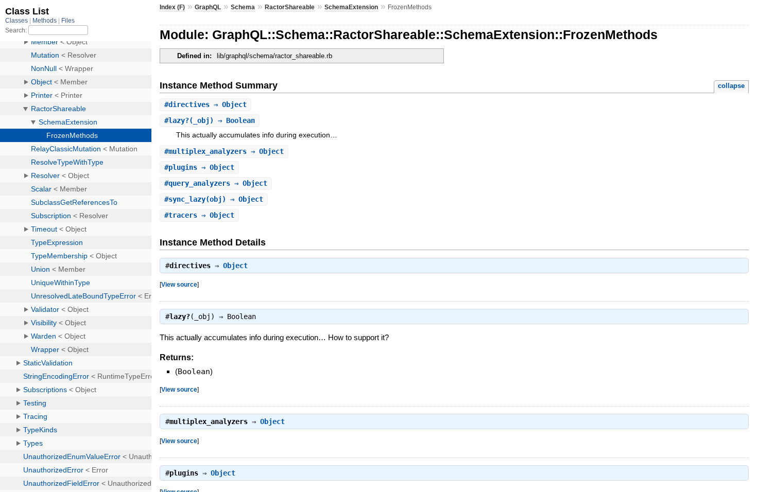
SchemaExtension (351, 7)
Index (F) (172, 7)
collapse (731, 86)
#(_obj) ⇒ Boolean (209, 120)
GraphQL (208, 7)
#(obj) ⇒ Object (213, 199)
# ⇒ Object (205, 104)
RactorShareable (290, 7)
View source (179, 284)
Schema (243, 7)
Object (235, 265)
